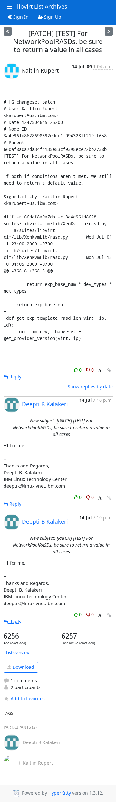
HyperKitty (59, 793)
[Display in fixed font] (99, 370)
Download (22, 667)
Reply (14, 376)
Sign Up (52, 17)
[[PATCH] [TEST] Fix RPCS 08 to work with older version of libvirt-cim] (8, 31)
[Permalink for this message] (109, 370)
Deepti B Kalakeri (45, 404)
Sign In (20, 17)
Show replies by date (90, 386)
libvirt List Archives (42, 6)
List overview (18, 652)
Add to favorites (28, 699)
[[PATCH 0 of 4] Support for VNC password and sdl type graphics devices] (109, 31)
